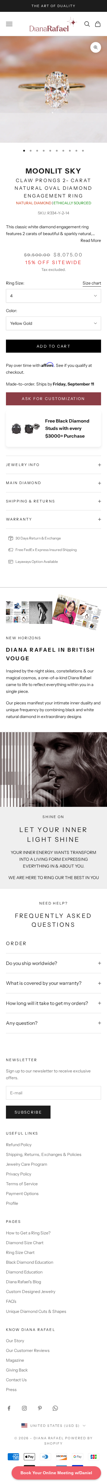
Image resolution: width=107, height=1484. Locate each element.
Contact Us (16, 1379)
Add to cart (53, 346)
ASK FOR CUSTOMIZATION (53, 398)
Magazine (15, 1360)
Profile (12, 1203)
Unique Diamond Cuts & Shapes (36, 1311)
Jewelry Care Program (26, 1164)
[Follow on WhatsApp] (55, 1408)
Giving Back (17, 1370)
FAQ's (11, 1301)
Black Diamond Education (29, 1262)
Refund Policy (19, 1144)
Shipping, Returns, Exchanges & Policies (43, 1154)
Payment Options (22, 1193)
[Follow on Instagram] (24, 1408)
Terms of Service (22, 1183)
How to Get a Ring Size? (28, 1233)
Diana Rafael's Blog (23, 1281)
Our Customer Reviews (28, 1350)
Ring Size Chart (20, 1252)
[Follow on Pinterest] (40, 1408)
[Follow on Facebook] (9, 1408)
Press (11, 1389)
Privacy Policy (18, 1174)
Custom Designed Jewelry (30, 1291)
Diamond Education (24, 1272)
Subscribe (28, 1112)
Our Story (15, 1340)
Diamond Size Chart (24, 1242)
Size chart (92, 283)
